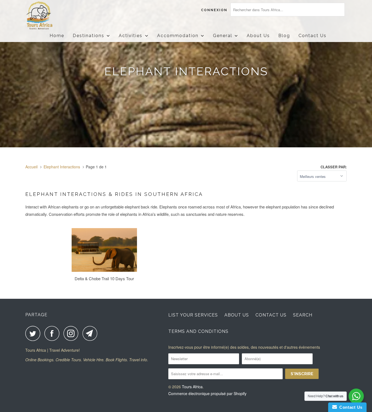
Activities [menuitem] (130, 35)
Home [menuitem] (57, 35)
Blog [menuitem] (284, 35)
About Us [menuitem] (258, 35)
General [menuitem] (222, 35)
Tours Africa (192, 386)
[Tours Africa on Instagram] (72, 333)
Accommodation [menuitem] (178, 35)
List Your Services (193, 315)
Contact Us (270, 315)
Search (302, 315)
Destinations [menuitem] (88, 35)
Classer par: (334, 166)
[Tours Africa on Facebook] (53, 333)
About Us (236, 315)
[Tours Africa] (53, 15)
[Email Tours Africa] (91, 333)
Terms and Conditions (198, 331)
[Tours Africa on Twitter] (34, 333)
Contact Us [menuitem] (312, 35)
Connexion (214, 10)
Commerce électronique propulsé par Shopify (207, 393)
